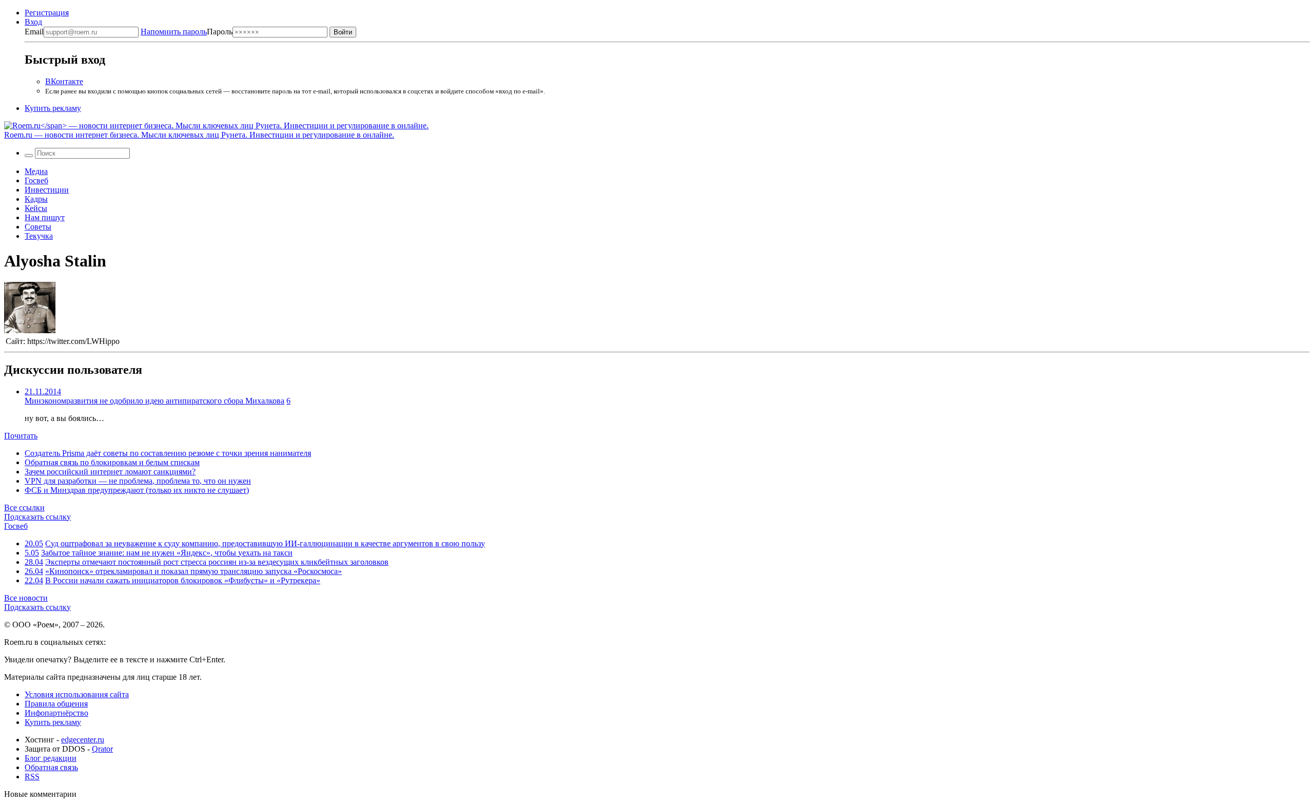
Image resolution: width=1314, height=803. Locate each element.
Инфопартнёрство (56, 713)
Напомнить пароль (174, 31)
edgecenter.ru (82, 739)
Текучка (39, 236)
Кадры (36, 199)
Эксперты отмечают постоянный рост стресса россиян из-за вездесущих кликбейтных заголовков (217, 562)
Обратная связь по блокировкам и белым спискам (112, 462)
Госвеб (36, 180)
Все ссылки (24, 507)
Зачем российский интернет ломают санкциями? (110, 471)
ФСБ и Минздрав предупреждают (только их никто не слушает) (137, 490)
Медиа (36, 171)
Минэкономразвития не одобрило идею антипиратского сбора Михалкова (154, 400)
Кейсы (36, 208)
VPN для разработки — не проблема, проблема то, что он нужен (138, 480)
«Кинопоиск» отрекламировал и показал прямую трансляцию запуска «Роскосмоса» (193, 571)
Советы (38, 226)
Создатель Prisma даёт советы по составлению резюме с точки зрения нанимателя (168, 453)
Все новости (26, 598)
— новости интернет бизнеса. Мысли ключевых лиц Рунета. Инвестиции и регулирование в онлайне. (199, 134)
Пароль (187, 31)
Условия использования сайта (77, 694)
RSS (32, 776)
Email (34, 31)
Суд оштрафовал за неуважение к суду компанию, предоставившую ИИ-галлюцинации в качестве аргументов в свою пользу (265, 543)
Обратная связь (51, 767)
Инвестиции (47, 189)
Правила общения (56, 703)
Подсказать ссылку (37, 516)
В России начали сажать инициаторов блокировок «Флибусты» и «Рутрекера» (182, 580)
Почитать (20, 435)
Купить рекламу (53, 108)
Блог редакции (50, 758)
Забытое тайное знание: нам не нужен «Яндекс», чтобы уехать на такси (167, 552)
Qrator (102, 748)
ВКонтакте (64, 81)
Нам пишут (45, 217)
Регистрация (47, 12)
